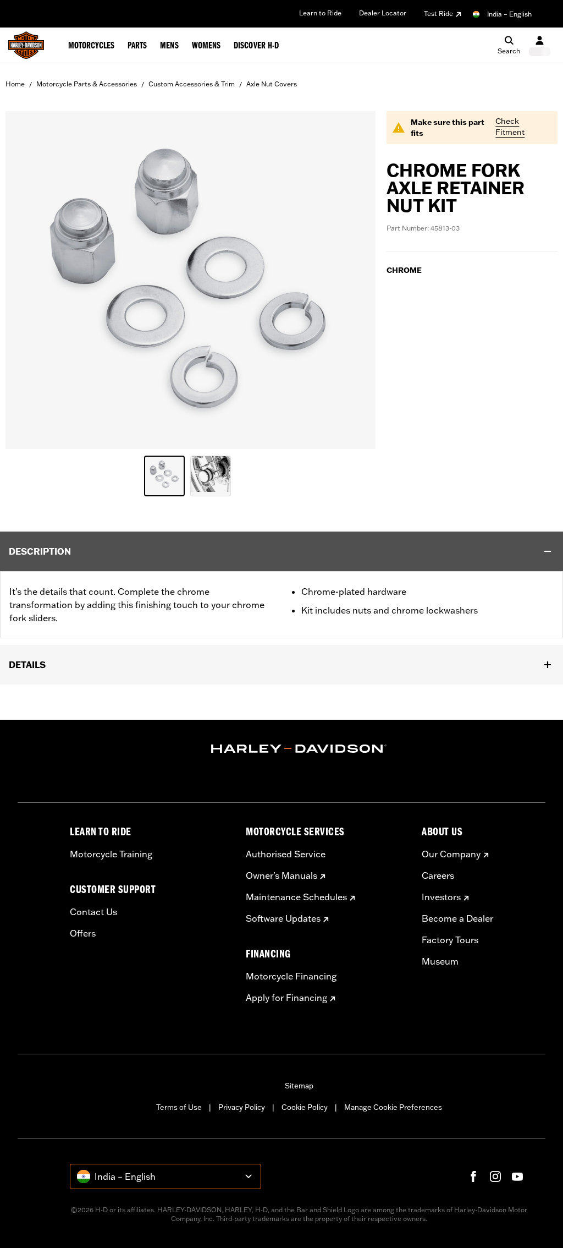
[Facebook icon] (473, 1176)
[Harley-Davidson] (299, 749)
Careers (438, 875)
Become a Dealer (457, 918)
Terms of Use (179, 1107)
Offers (83, 933)
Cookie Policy (305, 1107)
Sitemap (299, 1085)
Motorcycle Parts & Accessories (86, 84)
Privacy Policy (241, 1107)
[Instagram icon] (495, 1176)
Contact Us (93, 911)
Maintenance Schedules (296, 896)
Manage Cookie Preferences (393, 1107)
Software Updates (283, 918)
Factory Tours (450, 939)
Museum (440, 961)
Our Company (451, 854)
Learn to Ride (320, 13)
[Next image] (354, 280)
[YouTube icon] (517, 1176)
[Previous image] (27, 280)
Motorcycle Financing (291, 976)
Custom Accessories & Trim (191, 84)
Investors (441, 896)
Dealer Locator (382, 13)
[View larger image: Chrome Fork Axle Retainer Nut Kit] (190, 278)
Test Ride (438, 13)
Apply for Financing (286, 997)
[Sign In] (540, 45)
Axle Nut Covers (271, 84)
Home (15, 84)
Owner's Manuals (281, 875)
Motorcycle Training (111, 854)
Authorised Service (285, 854)
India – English (509, 14)
